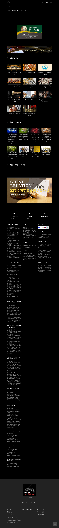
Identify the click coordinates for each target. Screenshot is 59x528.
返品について (10, 514)
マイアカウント (41, 509)
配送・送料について (12, 512)
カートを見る (40, 512)
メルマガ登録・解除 (27, 509)
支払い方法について (12, 517)
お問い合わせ (40, 514)
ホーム (8, 6)
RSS (23, 512)
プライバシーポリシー (13, 523)
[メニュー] (51, 2)
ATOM (26, 512)
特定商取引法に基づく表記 (14, 520)
